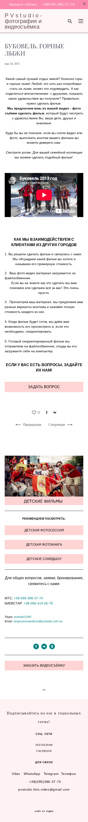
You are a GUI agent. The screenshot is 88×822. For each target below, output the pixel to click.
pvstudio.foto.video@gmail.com (43, 789)
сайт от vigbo (44, 811)
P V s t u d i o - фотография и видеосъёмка (23, 21)
